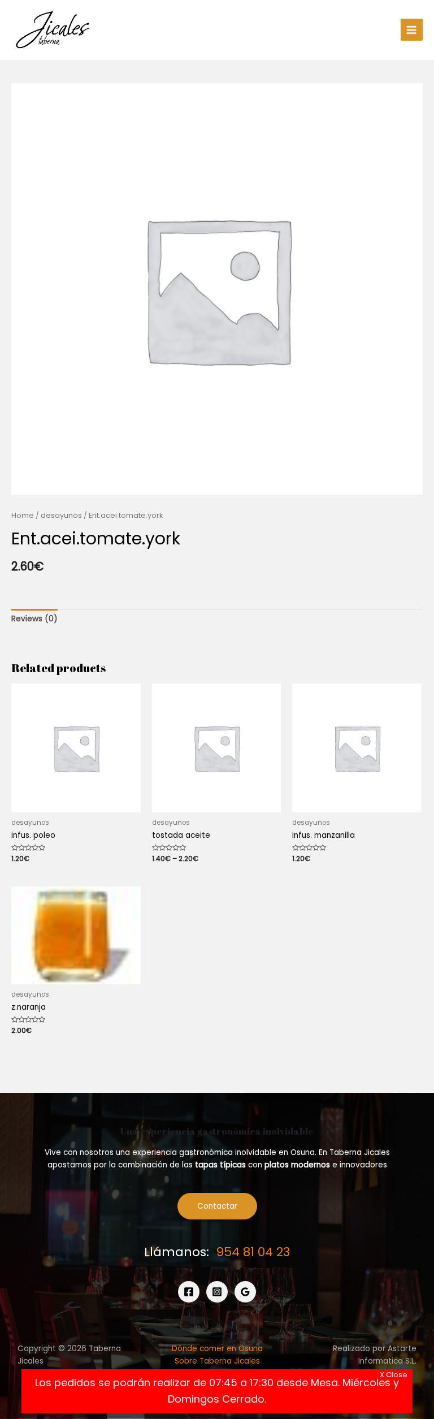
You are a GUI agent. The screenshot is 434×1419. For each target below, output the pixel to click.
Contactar (217, 1206)
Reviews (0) (34, 618)
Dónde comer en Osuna (217, 1348)
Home (22, 515)
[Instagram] (217, 1292)
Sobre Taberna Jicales (217, 1361)
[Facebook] (188, 1292)
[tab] (34, 619)
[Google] (245, 1292)
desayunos (61, 515)
